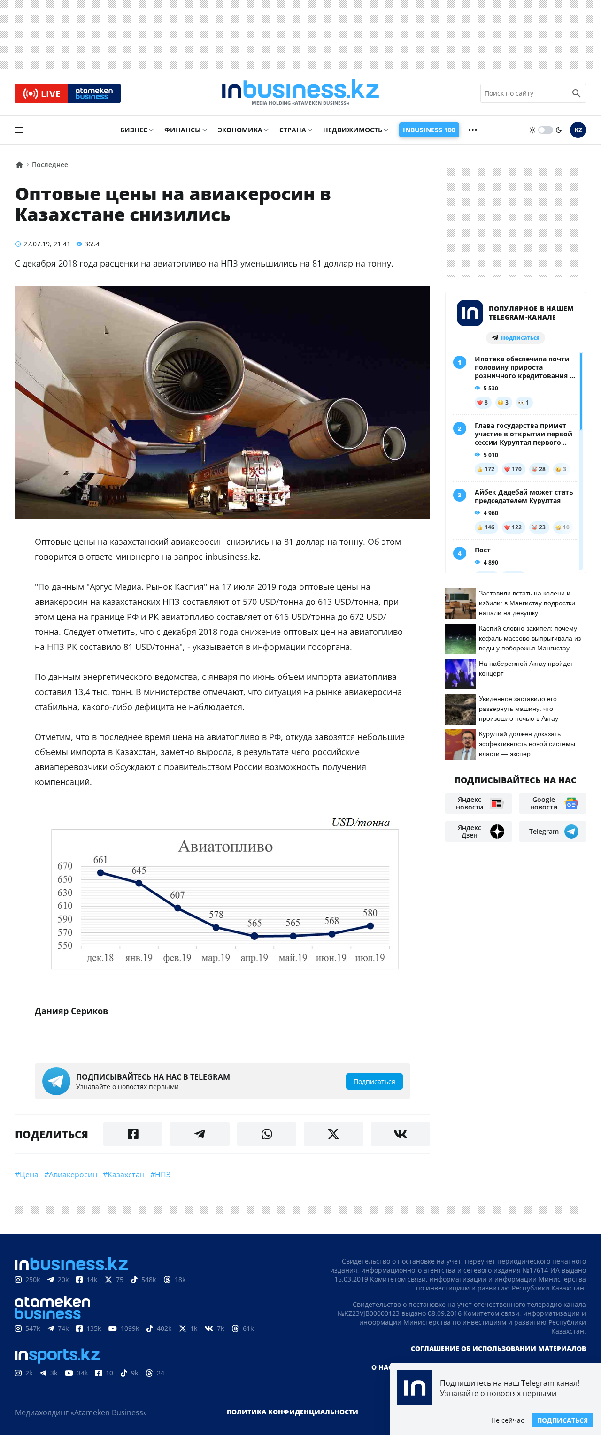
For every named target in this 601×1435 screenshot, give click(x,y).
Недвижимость (352, 129)
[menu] (19, 130)
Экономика (240, 129)
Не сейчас (507, 1420)
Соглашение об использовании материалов (498, 1348)
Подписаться (562, 1420)
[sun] (532, 130)
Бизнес (133, 129)
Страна (292, 129)
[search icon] (576, 93)
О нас (382, 1367)
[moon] (558, 130)
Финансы (182, 129)
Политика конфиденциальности (292, 1411)
